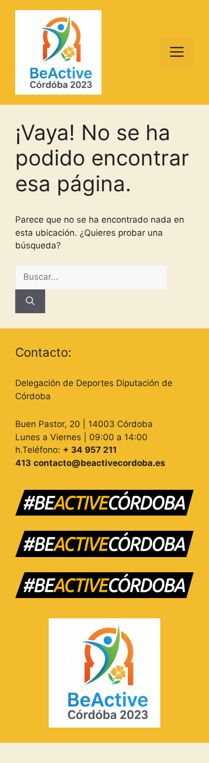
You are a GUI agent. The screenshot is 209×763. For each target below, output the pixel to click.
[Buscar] (30, 301)
